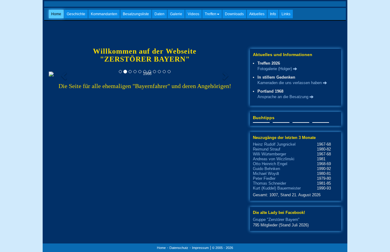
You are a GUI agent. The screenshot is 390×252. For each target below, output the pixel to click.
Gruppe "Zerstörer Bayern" (276, 219)
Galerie (176, 14)
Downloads (234, 14)
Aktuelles (256, 14)
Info (273, 14)
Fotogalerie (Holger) (275, 68)
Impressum (200, 248)
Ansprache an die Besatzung (283, 96)
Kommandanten (104, 14)
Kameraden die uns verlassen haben (290, 82)
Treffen (210, 14)
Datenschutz (178, 248)
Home (56, 14)
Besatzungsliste (136, 14)
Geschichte (76, 14)
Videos (193, 14)
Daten (159, 14)
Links (286, 14)
